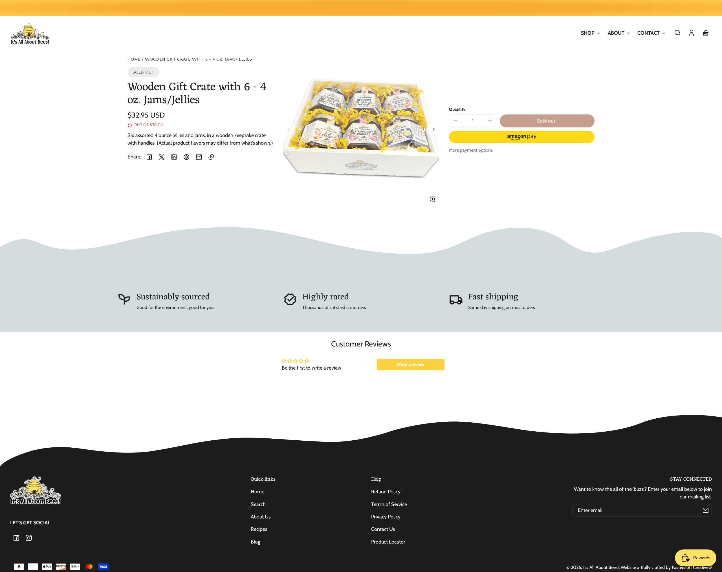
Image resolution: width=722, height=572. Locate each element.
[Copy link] (211, 157)
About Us (260, 517)
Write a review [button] (410, 364)
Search (258, 504)
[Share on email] (199, 157)
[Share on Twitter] (161, 157)
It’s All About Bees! (601, 567)
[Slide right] (432, 129)
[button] (677, 32)
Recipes (259, 529)
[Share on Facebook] (149, 157)
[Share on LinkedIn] (174, 157)
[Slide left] (289, 129)
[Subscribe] (705, 510)
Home (133, 59)
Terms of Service (389, 504)
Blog (255, 542)
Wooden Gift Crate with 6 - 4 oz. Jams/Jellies (198, 59)
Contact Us (383, 529)
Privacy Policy (385, 517)
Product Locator (388, 542)
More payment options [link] (471, 150)
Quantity (457, 109)
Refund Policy (385, 492)
